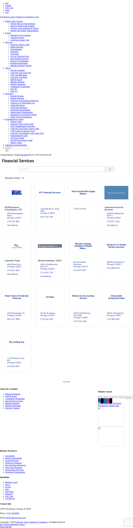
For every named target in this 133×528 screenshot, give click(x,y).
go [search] (110, 169)
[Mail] (110, 401)
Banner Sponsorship (13, 458)
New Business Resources (15, 465)
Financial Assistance (13, 463)
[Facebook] (99, 401)
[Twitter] (102, 401)
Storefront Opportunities (15, 472)
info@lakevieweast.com (16, 518)
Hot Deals (66, 382)
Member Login (11, 482)
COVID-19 (10, 499)
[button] (3, 178)
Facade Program (12, 460)
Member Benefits (12, 403)
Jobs (7, 489)
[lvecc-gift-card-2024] (111, 446)
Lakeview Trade (12, 261)
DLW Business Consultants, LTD (13, 208)
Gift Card (9, 496)
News (7, 485)
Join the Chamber (12, 408)
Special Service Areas (14, 401)
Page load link (6, 527)
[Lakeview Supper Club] (108, 406)
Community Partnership (15, 399)
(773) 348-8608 (12, 513)
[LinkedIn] (105, 401)
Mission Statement (12, 394)
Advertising (10, 456)
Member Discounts (13, 406)
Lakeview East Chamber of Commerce (32, 522)
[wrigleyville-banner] (111, 426)
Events (8, 487)
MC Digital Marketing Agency (12, 524)
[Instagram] (108, 401)
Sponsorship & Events (14, 470)
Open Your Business (13, 467)
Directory (9, 494)
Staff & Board (11, 396)
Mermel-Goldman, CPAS (50, 261)
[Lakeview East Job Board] (109, 403)
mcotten (24, 155)
